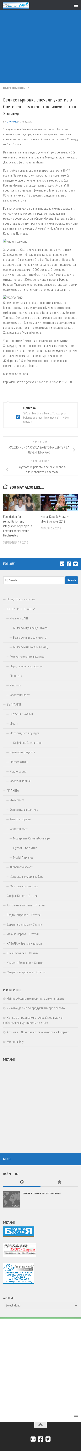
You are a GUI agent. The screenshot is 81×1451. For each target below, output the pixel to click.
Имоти (14, 724)
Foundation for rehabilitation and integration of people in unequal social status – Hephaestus (17, 526)
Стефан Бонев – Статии (22, 896)
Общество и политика (24, 810)
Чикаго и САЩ (19, 618)
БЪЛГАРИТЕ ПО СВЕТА (21, 609)
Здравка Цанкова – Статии (24, 924)
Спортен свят (19, 829)
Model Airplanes (23, 857)
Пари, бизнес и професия (26, 666)
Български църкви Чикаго (30, 637)
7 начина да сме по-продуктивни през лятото (36, 1008)
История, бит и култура (24, 733)
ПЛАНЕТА (13, 790)
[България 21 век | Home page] (20, 5)
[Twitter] (75, 563)
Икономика (17, 800)
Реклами (15, 685)
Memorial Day (15, 1042)
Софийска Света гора (27, 743)
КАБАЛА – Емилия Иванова (24, 943)
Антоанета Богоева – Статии (26, 905)
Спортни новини (20, 781)
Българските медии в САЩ (30, 647)
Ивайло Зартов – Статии (23, 934)
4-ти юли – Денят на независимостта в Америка (38, 1032)
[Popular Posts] (59, 1182)
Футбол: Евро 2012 (25, 848)
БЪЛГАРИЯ (14, 704)
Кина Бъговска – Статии (22, 953)
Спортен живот (20, 695)
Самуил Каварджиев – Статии (26, 972)
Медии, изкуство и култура (27, 657)
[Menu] (76, 5)
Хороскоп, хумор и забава (26, 877)
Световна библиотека (24, 886)
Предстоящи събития (21, 599)
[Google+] (62, 563)
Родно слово (18, 771)
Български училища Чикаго (30, 628)
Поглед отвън (19, 762)
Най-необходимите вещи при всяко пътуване (35, 998)
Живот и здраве (20, 819)
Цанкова (12, 121)
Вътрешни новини (16, 88)
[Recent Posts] (21, 1182)
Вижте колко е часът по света (42, 1193)
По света (16, 676)
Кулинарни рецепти (22, 752)
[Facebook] (68, 563)
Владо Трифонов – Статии (23, 915)
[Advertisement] (40, 42)
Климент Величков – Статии (25, 963)
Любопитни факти (21, 867)
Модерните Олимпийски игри (31, 838)
